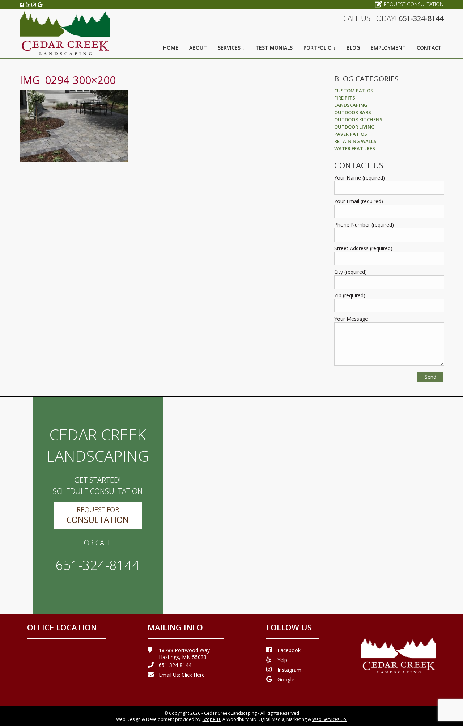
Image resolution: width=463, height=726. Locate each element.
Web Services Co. (329, 719)
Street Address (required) (363, 248)
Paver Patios (350, 134)
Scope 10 (212, 719)
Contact (429, 47)
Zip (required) (349, 295)
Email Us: (182, 674)
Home (170, 47)
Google (285, 679)
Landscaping (351, 105)
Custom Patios (353, 90)
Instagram (289, 669)
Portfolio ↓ (319, 47)
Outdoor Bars (352, 112)
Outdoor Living (354, 126)
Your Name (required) (359, 177)
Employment (388, 47)
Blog (353, 47)
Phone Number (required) (364, 224)
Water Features (354, 148)
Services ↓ (231, 47)
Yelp (282, 659)
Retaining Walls (355, 141)
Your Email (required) (358, 201)
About (198, 47)
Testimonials (274, 47)
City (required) (350, 271)
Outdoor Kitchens (358, 119)
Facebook (289, 650)
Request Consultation (413, 4)
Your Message (351, 318)
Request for (98, 515)
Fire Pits (344, 98)
